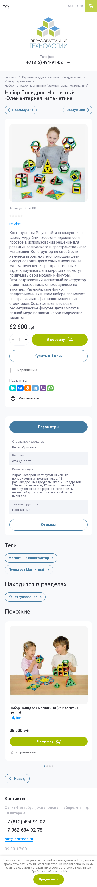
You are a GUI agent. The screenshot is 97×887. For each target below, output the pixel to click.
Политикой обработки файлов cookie (60, 869)
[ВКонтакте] (20, 388)
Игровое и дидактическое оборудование (51, 77)
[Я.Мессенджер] (12, 388)
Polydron (15, 223)
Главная (10, 77)
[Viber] (43, 388)
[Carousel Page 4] (52, 766)
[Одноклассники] (27, 388)
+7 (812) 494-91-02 (44, 62)
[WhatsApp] (50, 388)
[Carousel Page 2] (47, 766)
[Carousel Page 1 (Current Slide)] (44, 766)
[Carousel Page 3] (50, 766)
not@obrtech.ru (19, 839)
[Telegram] (35, 388)
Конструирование (18, 81)
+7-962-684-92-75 (23, 830)
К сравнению (27, 370)
